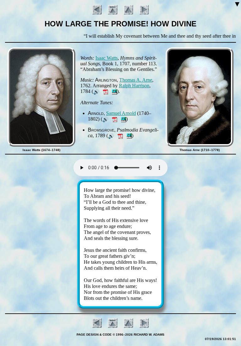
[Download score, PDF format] (105, 91)
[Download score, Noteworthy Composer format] (114, 91)
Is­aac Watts (106, 58)
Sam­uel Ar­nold (121, 113)
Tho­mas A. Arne (135, 80)
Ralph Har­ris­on (134, 85)
